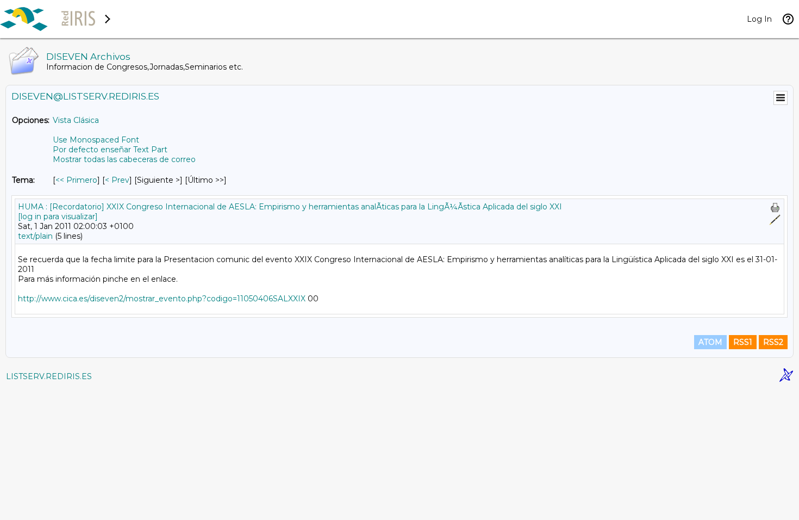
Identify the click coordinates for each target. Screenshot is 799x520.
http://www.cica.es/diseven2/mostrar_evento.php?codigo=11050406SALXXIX (161, 299)
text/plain (35, 236)
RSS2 (773, 342)
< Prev (117, 180)
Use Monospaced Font (96, 140)
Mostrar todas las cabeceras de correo (124, 159)
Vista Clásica (76, 120)
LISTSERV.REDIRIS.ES (49, 376)
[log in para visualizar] (58, 216)
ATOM (710, 342)
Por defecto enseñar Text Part (110, 149)
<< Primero (76, 180)
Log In (759, 19)
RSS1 (742, 342)
